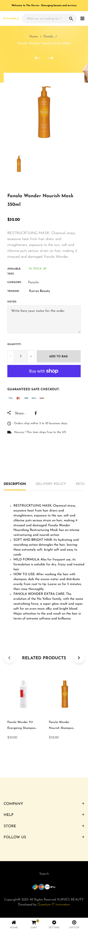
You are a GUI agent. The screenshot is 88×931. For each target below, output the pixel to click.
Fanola (33, 282)
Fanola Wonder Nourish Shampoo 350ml (61, 728)
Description (15, 484)
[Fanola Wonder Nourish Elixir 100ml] (51, 58)
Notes (11, 301)
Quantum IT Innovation (53, 904)
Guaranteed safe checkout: (33, 389)
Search (44, 873)
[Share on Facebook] (37, 413)
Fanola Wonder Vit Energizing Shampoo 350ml (21, 728)
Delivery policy (51, 484)
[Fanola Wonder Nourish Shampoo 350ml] (39, 58)
